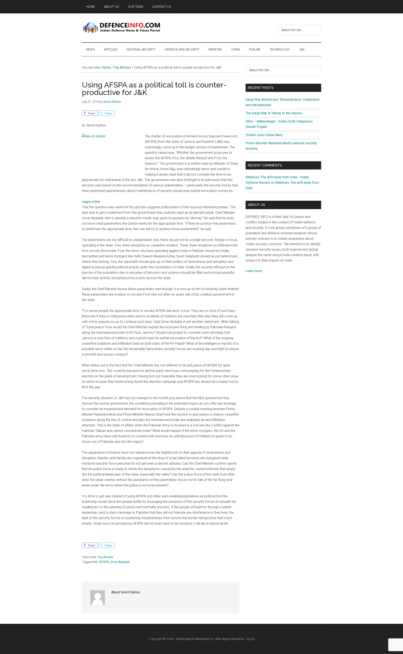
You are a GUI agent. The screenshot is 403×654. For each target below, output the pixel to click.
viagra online (91, 202)
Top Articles (105, 557)
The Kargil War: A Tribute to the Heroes (274, 113)
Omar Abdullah (120, 562)
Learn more (254, 271)
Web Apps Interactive (229, 639)
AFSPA (104, 562)
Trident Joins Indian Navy (264, 135)
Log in (250, 639)
